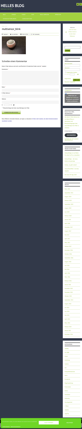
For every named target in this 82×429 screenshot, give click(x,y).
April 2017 (67, 238)
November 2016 (69, 250)
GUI (66, 367)
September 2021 (69, 193)
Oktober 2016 (68, 254)
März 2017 (67, 242)
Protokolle (67, 379)
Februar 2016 (68, 281)
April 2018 (67, 223)
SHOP (32, 14)
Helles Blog (12, 5)
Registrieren (68, 78)
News (66, 375)
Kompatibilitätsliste (70, 371)
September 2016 (69, 258)
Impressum (58, 14)
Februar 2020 (68, 200)
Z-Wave (67, 406)
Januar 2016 (68, 284)
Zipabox (14, 14)
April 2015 (67, 319)
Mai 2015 (67, 315)
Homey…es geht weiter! (71, 165)
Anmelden (76, 80)
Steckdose (67, 394)
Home (3, 26)
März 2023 (67, 189)
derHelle (15, 34)
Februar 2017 (68, 246)
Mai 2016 (67, 269)
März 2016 (67, 277)
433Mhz (67, 348)
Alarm (66, 356)
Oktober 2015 (68, 296)
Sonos (66, 390)
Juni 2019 (67, 212)
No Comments (36, 34)
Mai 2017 (67, 235)
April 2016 (67, 273)
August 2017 (68, 231)
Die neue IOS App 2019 (71, 174)
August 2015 (68, 303)
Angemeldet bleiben (72, 72)
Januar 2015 (68, 330)
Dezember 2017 (69, 227)
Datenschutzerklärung (15, 426)
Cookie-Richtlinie (6, 426)
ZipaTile (67, 413)
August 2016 (68, 261)
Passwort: (67, 67)
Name (3, 87)
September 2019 (69, 204)
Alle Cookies (48, 422)
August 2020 (68, 196)
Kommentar (5, 69)
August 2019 (68, 208)
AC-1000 (67, 352)
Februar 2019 (68, 215)
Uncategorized (68, 402)
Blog (4, 14)
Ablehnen (69, 422)
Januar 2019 (68, 219)
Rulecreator (68, 387)
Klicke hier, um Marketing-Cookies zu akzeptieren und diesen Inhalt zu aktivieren (72, 98)
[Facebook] (80, 4)
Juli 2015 (67, 307)
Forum (23, 14)
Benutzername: (68, 63)
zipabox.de (68, 90)
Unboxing (67, 398)
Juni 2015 (67, 311)
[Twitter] (77, 4)
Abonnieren (71, 135)
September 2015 (69, 300)
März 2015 (67, 323)
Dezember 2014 (69, 334)
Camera (67, 364)
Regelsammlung (69, 383)
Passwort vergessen (70, 81)
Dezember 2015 (69, 288)
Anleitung (67, 360)
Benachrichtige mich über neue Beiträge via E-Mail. (16, 108)
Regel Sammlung (44, 14)
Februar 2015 (68, 326)
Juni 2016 (67, 265)
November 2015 (69, 292)
